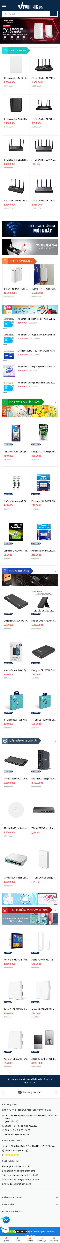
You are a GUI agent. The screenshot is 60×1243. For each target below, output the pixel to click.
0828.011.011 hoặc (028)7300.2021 (21, 1126)
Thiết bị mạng (18, 50)
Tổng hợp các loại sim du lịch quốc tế (20, 1175)
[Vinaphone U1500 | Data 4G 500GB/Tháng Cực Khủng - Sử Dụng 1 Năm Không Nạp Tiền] (9, 339)
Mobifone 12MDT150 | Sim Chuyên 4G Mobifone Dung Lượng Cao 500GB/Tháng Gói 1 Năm (36, 351)
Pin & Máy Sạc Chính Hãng (24, 401)
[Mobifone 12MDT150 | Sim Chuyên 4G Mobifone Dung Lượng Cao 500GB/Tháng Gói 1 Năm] (9, 355)
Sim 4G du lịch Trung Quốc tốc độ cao (20, 1179)
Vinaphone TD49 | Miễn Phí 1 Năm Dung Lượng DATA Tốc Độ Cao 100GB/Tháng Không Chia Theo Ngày (36, 319)
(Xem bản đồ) (11, 1121)
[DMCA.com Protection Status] (17, 1231)
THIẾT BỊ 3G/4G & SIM (21, 261)
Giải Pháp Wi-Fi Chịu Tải (23, 740)
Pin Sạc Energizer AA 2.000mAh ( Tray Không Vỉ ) (26, 501)
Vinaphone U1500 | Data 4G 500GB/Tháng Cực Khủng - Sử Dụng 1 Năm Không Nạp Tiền (36, 335)
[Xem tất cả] (55, 402)
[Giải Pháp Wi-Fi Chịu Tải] (30, 898)
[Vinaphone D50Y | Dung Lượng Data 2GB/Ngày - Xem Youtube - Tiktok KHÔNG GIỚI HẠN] (9, 387)
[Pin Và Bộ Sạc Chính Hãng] (30, 411)
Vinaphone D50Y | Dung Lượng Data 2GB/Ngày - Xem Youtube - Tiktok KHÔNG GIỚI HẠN (36, 383)
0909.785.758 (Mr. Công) (16, 1150)
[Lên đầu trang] (52, 1225)
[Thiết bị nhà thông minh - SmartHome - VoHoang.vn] (30, 919)
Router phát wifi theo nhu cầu (16, 1166)
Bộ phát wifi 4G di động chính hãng (18, 1170)
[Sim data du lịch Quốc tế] (30, 309)
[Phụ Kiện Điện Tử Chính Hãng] (30, 580)
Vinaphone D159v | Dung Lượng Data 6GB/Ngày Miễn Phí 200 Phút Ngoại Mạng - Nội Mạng (36, 367)
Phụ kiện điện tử (19, 571)
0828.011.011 (30, 1082)
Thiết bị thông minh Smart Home (28, 910)
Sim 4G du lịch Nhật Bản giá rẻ (16, 1184)
